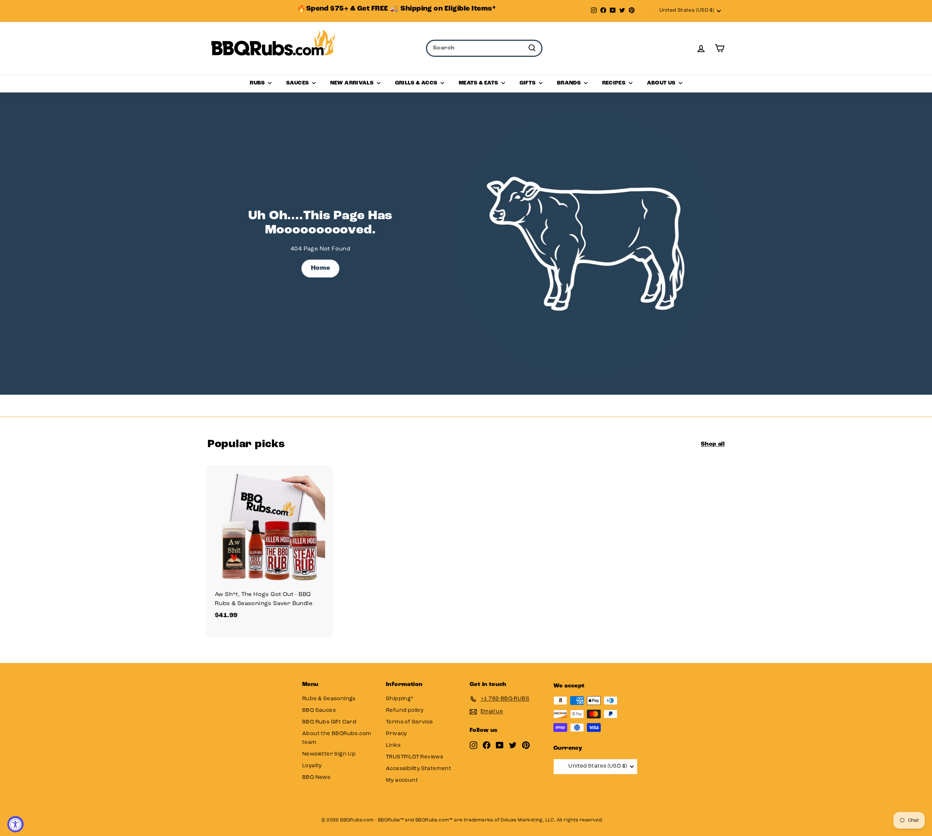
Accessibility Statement (418, 769)
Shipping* (400, 699)
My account (402, 780)
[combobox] (484, 48)
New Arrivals (352, 83)
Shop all (712, 444)
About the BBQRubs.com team (336, 738)
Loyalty (312, 766)
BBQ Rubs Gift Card (329, 722)
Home (320, 268)
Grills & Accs (417, 83)
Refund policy (404, 710)
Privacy (396, 734)
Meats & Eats (479, 83)
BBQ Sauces (319, 710)
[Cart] (719, 48)
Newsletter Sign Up (329, 754)
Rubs (258, 83)
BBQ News (316, 777)
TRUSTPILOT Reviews (414, 757)
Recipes (614, 83)
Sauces (298, 83)
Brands (569, 83)
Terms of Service (409, 722)
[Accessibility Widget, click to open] (15, 824)
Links (393, 745)
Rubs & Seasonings (329, 699)
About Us (662, 83)
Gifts (528, 83)
